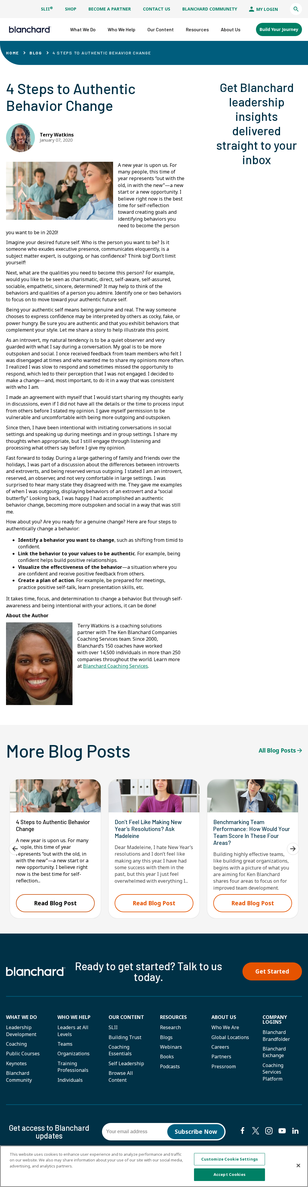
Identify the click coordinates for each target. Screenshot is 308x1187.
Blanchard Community (209, 9)
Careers (220, 1047)
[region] (154, 1166)
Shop (70, 9)
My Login (266, 9)
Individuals (70, 1080)
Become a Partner (109, 9)
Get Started (272, 971)
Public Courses (23, 1053)
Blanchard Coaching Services (115, 666)
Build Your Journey (279, 29)
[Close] (298, 1165)
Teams (64, 1044)
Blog (35, 52)
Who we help (74, 1017)
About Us (223, 1017)
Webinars (171, 1047)
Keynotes (16, 1063)
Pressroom (223, 1066)
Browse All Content (121, 1076)
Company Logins (275, 1019)
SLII (47, 9)
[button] (296, 9)
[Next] (293, 849)
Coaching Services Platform (273, 1072)
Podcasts (170, 1066)
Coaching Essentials (120, 1050)
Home (12, 52)
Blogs (166, 1037)
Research (170, 1027)
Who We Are (225, 1027)
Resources (173, 1017)
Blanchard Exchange (274, 1052)
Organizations (73, 1053)
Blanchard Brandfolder (276, 1035)
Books (167, 1056)
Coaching (16, 1044)
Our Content (126, 1017)
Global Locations (230, 1037)
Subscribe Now (196, 1132)
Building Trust (125, 1037)
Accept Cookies (229, 1174)
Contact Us (156, 9)
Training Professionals (72, 1066)
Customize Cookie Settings (229, 1159)
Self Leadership (126, 1063)
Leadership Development (21, 1030)
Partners (221, 1056)
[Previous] (15, 849)
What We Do (21, 1017)
